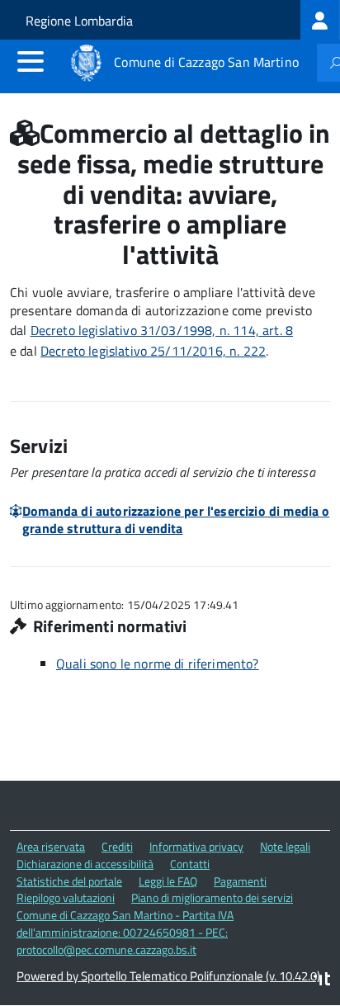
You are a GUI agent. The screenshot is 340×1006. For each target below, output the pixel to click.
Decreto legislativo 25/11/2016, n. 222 (153, 351)
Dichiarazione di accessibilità (85, 863)
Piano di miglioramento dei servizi (212, 897)
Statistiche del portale (69, 881)
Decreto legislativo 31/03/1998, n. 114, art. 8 (162, 330)
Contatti (190, 863)
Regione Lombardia (79, 21)
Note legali (285, 846)
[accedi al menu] (30, 61)
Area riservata (51, 846)
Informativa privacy (196, 846)
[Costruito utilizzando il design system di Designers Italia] (322, 980)
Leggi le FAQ (168, 881)
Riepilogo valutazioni (66, 897)
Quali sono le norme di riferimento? (157, 663)
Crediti (117, 846)
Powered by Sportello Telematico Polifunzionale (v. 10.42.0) (168, 975)
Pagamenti (240, 881)
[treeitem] (320, 20)
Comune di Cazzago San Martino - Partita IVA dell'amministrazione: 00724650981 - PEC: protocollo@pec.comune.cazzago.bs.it (125, 931)
